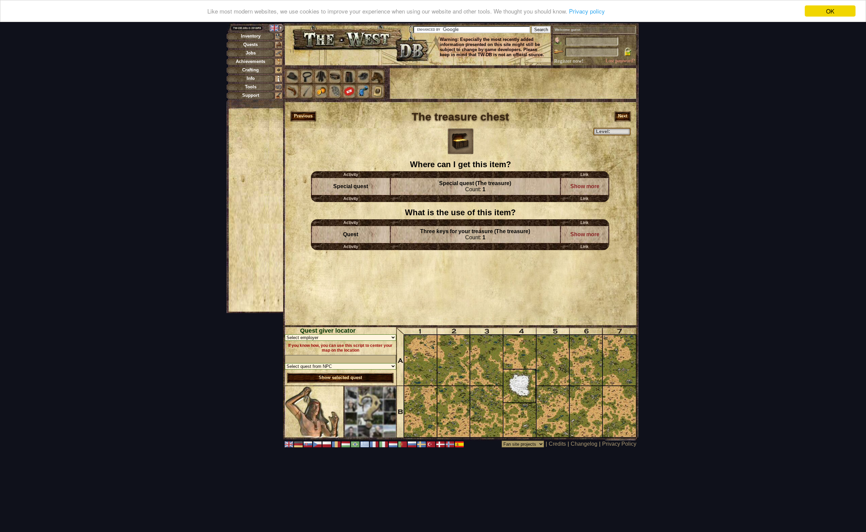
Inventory (250, 36)
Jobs (251, 53)
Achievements (250, 61)
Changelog (584, 444)
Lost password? (620, 60)
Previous (303, 115)
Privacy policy (587, 11)
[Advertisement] (256, 209)
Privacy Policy (619, 444)
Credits (557, 444)
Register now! (569, 61)
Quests (250, 44)
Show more (584, 186)
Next (622, 115)
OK (830, 11)
